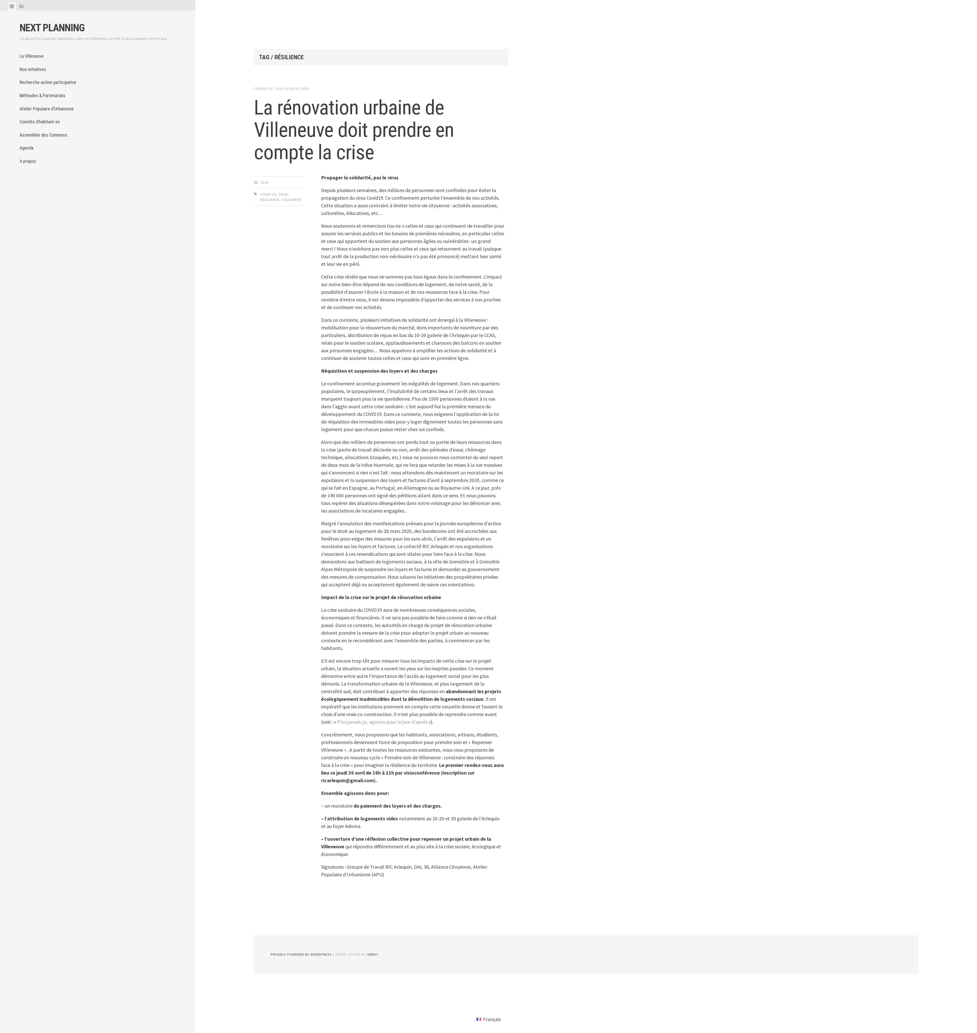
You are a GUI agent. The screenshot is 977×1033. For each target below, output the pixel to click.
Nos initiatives (33, 69)
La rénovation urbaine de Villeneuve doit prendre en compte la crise (354, 130)
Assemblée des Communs (43, 135)
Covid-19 (268, 194)
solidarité (291, 199)
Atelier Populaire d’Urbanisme (47, 108)
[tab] (12, 6)
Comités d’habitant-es (40, 121)
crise (283, 194)
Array (372, 954)
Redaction (299, 88)
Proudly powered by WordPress (301, 954)
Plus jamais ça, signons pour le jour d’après (382, 722)
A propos (28, 161)
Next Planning (52, 28)
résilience (269, 199)
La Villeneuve (32, 56)
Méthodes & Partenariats (42, 95)
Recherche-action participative (48, 82)
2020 (264, 182)
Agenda (26, 148)
